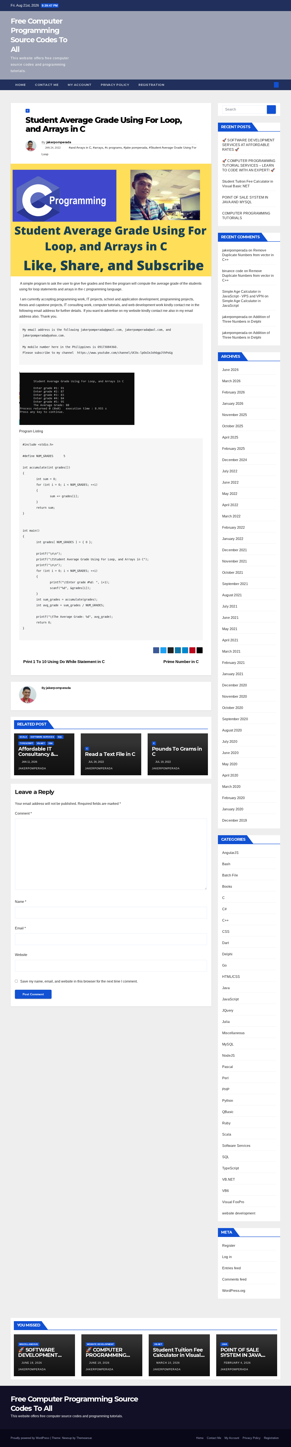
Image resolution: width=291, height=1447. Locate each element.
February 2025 (233, 448)
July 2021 (229, 606)
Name (20, 901)
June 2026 (230, 370)
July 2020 (229, 741)
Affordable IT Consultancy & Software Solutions (41, 754)
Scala (23, 737)
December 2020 (234, 685)
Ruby (226, 1123)
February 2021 (233, 663)
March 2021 (231, 651)
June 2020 (230, 753)
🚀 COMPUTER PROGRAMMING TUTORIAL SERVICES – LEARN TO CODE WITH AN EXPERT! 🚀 (248, 165)
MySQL (228, 1044)
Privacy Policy (115, 85)
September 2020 (235, 719)
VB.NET (41, 743)
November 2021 (234, 561)
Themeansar (84, 1438)
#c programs (113, 147)
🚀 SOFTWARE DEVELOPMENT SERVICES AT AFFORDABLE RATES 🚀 (248, 144)
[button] (269, 85)
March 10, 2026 (168, 1362)
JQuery (227, 1010)
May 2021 (230, 629)
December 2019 (234, 820)
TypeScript (26, 743)
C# (224, 909)
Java (226, 988)
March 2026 (231, 381)
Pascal (227, 1067)
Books (227, 886)
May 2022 (230, 494)
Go (224, 965)
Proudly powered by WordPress (30, 1438)
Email (20, 928)
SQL (60, 737)
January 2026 (232, 403)
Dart (225, 943)
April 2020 (230, 775)
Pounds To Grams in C (177, 751)
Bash (226, 864)
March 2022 (231, 516)
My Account (79, 85)
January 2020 (232, 809)
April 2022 (230, 505)
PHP (226, 1089)
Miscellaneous (233, 1033)
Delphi (227, 954)
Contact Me (46, 85)
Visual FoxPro (233, 1202)
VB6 (50, 743)
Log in (227, 1257)
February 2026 (233, 392)
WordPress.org (233, 1290)
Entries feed (231, 1268)
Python (227, 1100)
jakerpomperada (58, 142)
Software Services (42, 737)
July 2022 (229, 471)
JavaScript (230, 999)
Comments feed (234, 1279)
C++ (225, 920)
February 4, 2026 (238, 1362)
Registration (151, 85)
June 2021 (230, 617)
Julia (226, 1022)
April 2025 (230, 437)
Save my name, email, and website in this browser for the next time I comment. (79, 981)
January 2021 (232, 674)
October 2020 (232, 708)
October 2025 (232, 426)
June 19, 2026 (32, 1362)
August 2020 (232, 730)
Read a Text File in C (110, 754)
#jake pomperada (135, 147)
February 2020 (233, 798)
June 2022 (230, 482)
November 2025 (234, 415)
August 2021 (232, 595)
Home (20, 85)
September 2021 (235, 584)
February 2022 (233, 527)
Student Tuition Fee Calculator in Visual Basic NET (178, 1355)
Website (21, 955)
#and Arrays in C (80, 147)
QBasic (227, 1112)
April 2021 (230, 640)
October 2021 (232, 572)
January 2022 (232, 539)
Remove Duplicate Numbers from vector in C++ (248, 255)
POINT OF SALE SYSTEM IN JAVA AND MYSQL (240, 1355)
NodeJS (228, 1055)
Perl (225, 1078)
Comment (23, 813)
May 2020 (230, 764)
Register (228, 1245)
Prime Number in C (181, 661)
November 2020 (234, 696)
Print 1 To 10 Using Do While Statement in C (63, 661)
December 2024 (234, 460)
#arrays (98, 147)
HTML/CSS (231, 976)
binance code (232, 271)
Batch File (230, 875)
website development (238, 1213)
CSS (226, 931)
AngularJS (230, 853)
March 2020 (231, 786)
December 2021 (234, 550)
